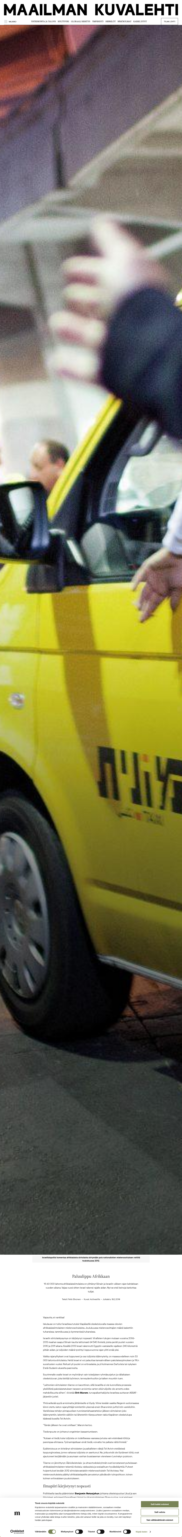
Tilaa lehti (169, 21)
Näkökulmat (124, 21)
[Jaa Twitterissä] (78, 1311)
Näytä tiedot (141, 1532)
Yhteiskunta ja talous (43, 21)
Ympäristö (98, 21)
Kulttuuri (63, 21)
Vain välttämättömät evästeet (159, 1520)
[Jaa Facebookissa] (95, 1311)
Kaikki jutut (140, 21)
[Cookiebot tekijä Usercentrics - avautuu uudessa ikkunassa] (17, 1532)
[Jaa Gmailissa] (86, 1311)
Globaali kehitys (80, 21)
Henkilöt (111, 21)
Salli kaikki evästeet (160, 1504)
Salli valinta (159, 1512)
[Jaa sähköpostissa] (103, 1311)
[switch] (79, 1532)
